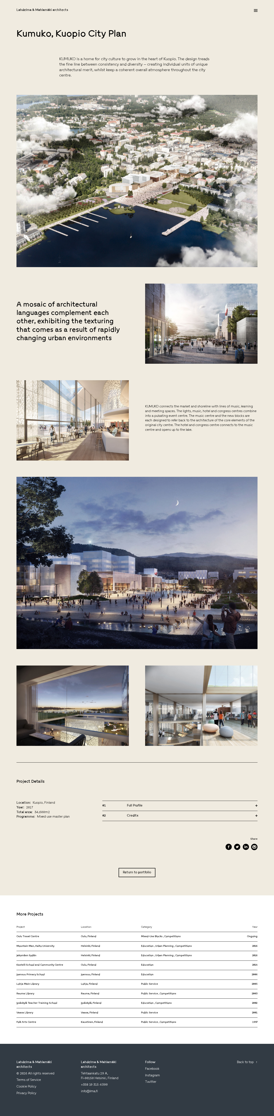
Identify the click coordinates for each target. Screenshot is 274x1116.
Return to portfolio (137, 872)
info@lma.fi (89, 1091)
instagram (152, 1075)
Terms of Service (28, 1080)
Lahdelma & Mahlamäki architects (42, 10)
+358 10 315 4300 (94, 1084)
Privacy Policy (26, 1093)
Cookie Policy (26, 1086)
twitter (150, 1082)
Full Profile (122, 805)
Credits (120, 815)
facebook (152, 1069)
